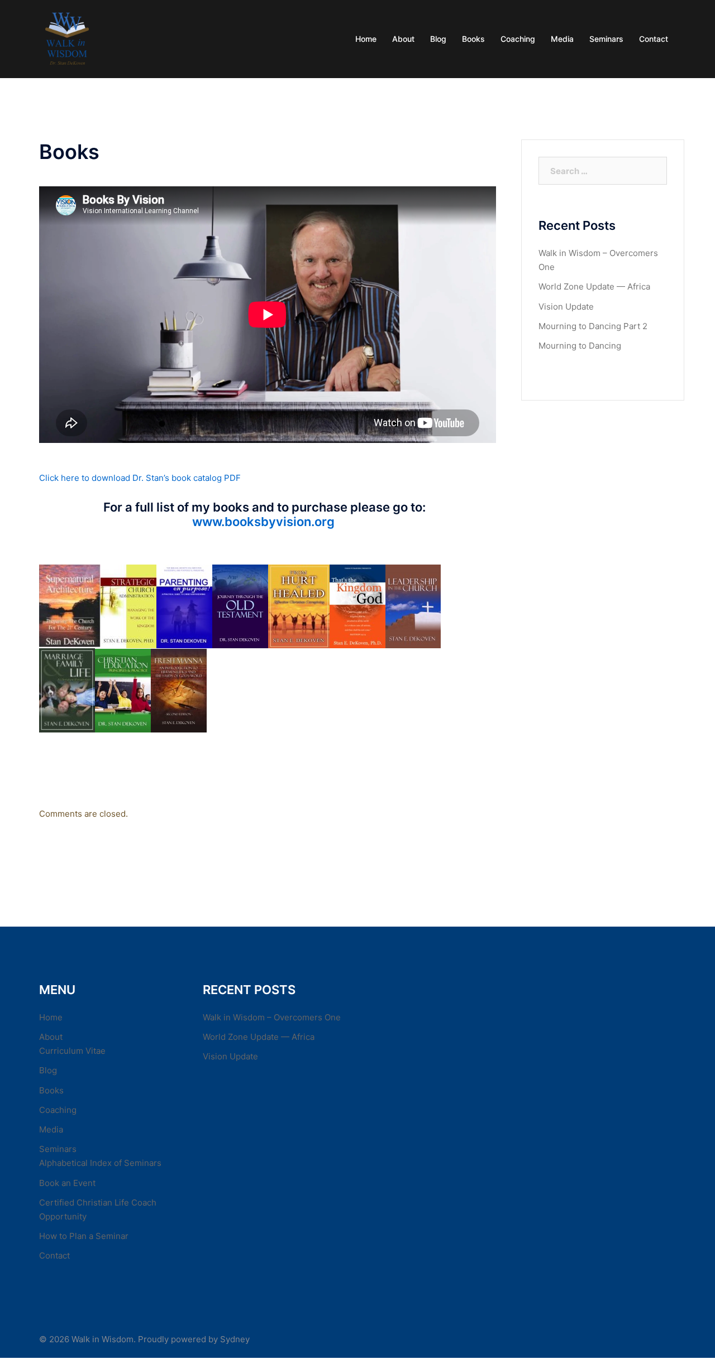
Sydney (235, 1339)
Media (562, 39)
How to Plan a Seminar (83, 1236)
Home (365, 39)
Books (473, 39)
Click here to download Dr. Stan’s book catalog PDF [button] (140, 478)
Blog (438, 39)
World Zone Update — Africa (594, 286)
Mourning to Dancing (579, 345)
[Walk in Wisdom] (67, 38)
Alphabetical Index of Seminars (100, 1163)
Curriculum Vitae (72, 1050)
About (403, 39)
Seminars (606, 39)
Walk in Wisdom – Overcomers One (272, 1017)
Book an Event (67, 1183)
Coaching (517, 39)
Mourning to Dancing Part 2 (592, 326)
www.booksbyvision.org (264, 521)
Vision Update (566, 306)
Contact (653, 39)
